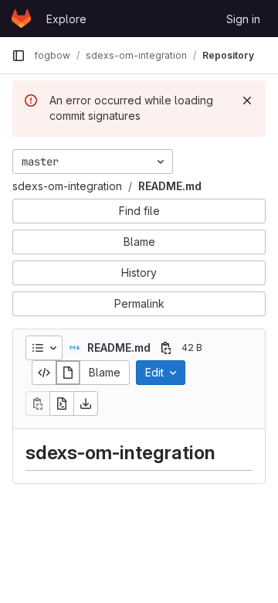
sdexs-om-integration (67, 185)
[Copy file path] (166, 348)
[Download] (85, 403)
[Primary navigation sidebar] (18, 55)
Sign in (243, 19)
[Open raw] (61, 403)
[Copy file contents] (37, 403)
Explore (66, 19)
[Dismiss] (247, 100)
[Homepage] (21, 18)
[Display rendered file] (68, 372)
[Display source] (44, 372)
